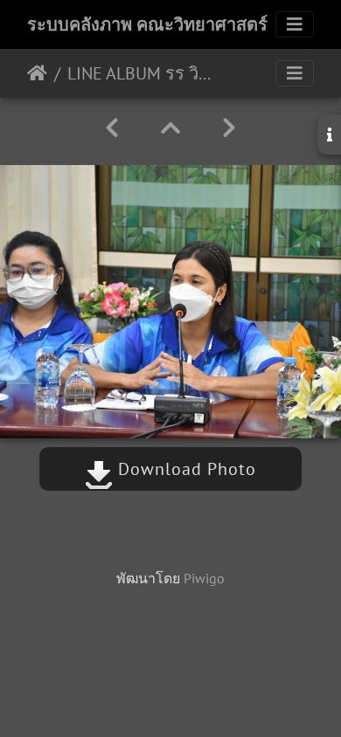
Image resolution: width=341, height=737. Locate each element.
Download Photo (184, 469)
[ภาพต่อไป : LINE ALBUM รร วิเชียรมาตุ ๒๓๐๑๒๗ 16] (229, 128)
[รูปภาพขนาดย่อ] (170, 128)
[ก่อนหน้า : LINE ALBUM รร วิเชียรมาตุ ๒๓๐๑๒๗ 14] (112, 128)
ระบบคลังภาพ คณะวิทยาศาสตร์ (147, 24)
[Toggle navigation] (294, 24)
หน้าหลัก (37, 73)
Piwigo (204, 578)
